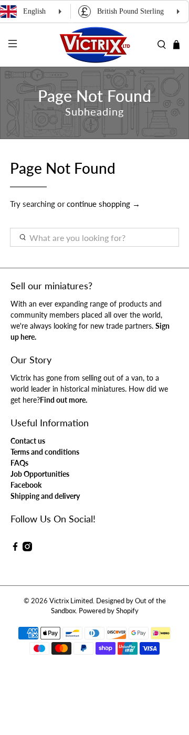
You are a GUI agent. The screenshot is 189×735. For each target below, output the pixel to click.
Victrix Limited (71, 601)
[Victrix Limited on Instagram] (27, 548)
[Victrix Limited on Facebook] (15, 548)
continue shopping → (103, 203)
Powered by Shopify (109, 611)
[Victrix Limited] (94, 45)
